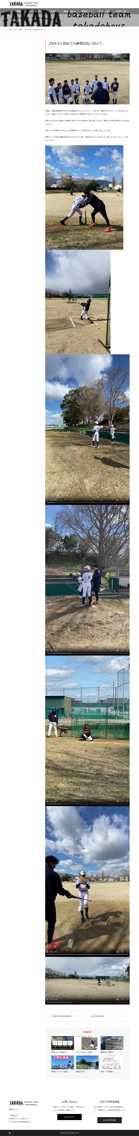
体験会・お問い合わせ (69, 12)
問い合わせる (69, 1117)
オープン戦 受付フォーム (35, 12)
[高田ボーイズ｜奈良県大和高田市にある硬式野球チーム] (24, 4)
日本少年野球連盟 (109, 1120)
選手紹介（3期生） (121, 12)
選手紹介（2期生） (104, 12)
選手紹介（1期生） (87, 12)
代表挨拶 (18, 11)
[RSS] (10, 1133)
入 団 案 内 (52, 11)
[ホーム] (10, 29)
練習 (51, 55)
